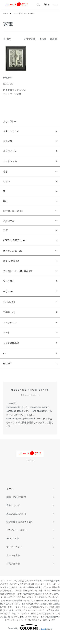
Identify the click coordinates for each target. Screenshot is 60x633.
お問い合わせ (13, 563)
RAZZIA (7, 363)
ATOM (16, 538)
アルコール (8, 220)
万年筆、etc (9, 312)
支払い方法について (16, 513)
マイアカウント (14, 546)
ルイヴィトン (10, 150)
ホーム (5, 13)
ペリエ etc (8, 291)
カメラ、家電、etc (19, 13)
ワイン (6, 181)
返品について (13, 505)
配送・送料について (16, 496)
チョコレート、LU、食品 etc (17, 270)
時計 (5, 200)
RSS (8, 538)
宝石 (5, 230)
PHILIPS (7, 77)
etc (4, 353)
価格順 (42, 38)
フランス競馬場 (11, 342)
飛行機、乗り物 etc (13, 210)
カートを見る (13, 555)
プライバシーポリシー (17, 530)
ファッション (10, 322)
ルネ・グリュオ (11, 131)
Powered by (13, 628)
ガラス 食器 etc (11, 260)
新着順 (53, 38)
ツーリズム (8, 280)
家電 (32, 13)
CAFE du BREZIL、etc (14, 240)
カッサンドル (10, 161)
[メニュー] (55, 5)
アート (6, 332)
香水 (5, 171)
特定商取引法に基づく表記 (19, 521)
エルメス (7, 140)
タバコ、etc (9, 301)
